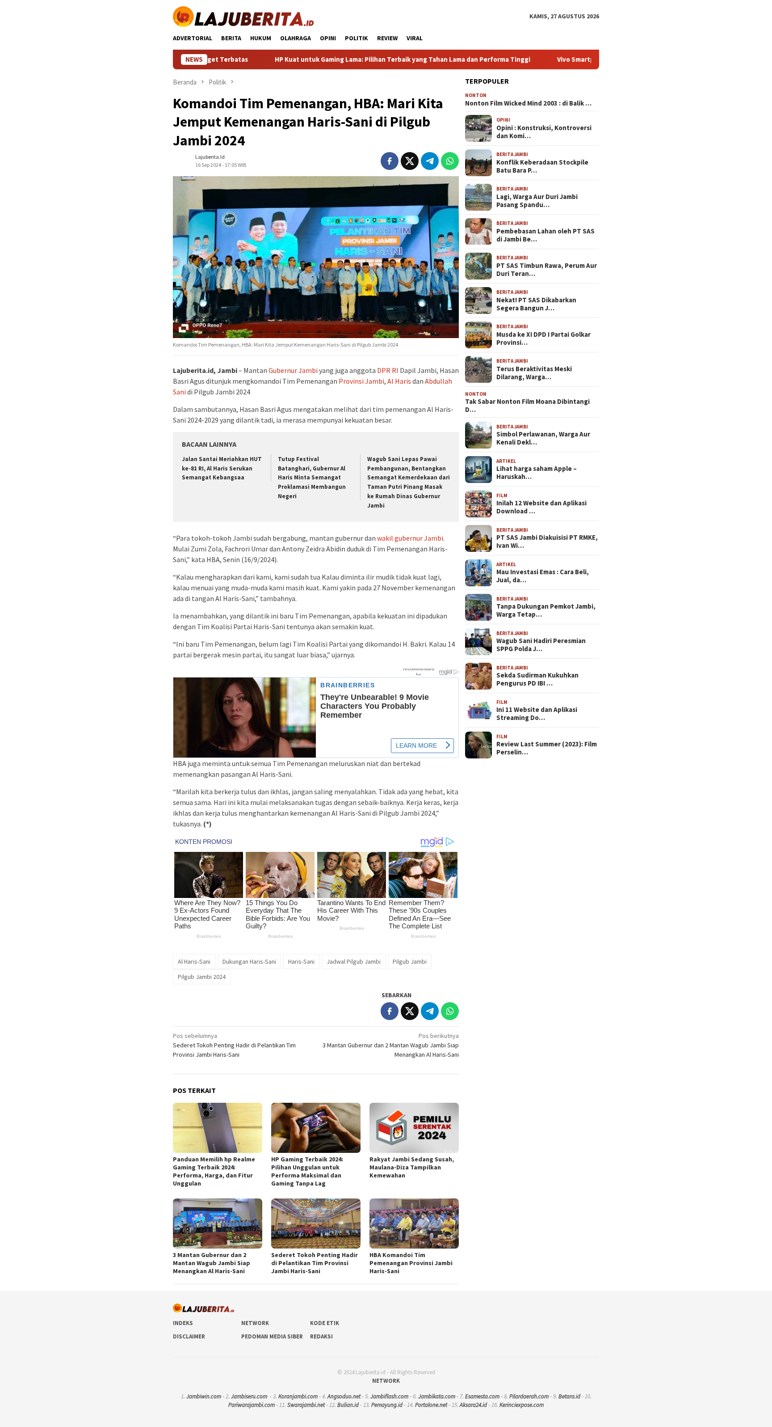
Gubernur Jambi (293, 370)
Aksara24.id (473, 1405)
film (502, 495)
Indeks (183, 1323)
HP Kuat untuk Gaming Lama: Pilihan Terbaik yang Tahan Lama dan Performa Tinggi (330, 59)
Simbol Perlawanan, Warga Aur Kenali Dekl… (543, 439)
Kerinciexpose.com (521, 1405)
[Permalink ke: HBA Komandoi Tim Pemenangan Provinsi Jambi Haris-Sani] (414, 1223)
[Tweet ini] (410, 161)
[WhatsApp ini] (450, 161)
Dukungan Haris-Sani (249, 961)
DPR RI (388, 370)
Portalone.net (431, 1405)
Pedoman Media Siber (272, 1336)
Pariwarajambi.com (251, 1405)
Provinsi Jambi (361, 381)
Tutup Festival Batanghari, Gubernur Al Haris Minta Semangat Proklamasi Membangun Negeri (312, 477)
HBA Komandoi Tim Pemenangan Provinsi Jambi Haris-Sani (411, 1263)
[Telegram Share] (430, 161)
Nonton (476, 96)
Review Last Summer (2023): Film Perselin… (546, 749)
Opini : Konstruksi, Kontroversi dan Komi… (544, 132)
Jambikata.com (436, 1396)
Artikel (506, 461)
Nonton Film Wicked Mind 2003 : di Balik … (528, 103)
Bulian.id (348, 1405)
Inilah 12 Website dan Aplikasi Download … (541, 508)
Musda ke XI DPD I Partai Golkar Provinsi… (543, 338)
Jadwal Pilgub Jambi (354, 961)
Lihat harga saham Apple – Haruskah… (536, 473)
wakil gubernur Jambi (410, 538)
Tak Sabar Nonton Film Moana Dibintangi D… (527, 406)
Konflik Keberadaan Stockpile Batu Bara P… (542, 166)
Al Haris (399, 381)
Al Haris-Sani (194, 961)
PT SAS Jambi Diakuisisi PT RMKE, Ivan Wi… (547, 542)
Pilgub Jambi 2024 (202, 977)
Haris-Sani (301, 961)
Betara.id (569, 1396)
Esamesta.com (482, 1396)
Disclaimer (189, 1336)
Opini (503, 120)
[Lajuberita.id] (243, 16)
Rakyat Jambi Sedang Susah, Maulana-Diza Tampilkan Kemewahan (411, 1167)
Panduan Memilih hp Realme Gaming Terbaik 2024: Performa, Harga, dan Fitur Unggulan (214, 1171)
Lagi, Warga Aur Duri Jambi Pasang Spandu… (537, 201)
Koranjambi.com (298, 1396)
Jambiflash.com (389, 1396)
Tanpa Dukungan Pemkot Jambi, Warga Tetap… (546, 611)
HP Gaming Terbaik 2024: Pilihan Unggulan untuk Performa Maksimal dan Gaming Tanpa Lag (307, 1171)
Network (255, 1323)
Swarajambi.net (306, 1405)
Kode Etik (324, 1323)
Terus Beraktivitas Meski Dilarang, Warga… (534, 373)
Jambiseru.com (249, 1396)
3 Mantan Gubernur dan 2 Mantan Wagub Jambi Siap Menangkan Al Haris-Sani (391, 1045)
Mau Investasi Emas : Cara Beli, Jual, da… (542, 576)
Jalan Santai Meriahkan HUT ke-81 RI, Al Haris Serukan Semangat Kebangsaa (222, 468)
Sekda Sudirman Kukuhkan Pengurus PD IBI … (537, 680)
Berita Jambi (512, 155)
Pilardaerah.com (529, 1396)
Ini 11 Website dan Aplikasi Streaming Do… (536, 714)
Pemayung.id (387, 1405)
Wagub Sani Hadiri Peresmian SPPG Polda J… (541, 645)
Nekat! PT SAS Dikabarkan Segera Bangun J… (536, 304)
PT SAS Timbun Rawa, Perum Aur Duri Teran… (546, 270)
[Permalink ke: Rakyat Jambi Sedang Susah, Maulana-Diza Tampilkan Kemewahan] (414, 1128)
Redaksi (321, 1336)
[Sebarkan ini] (390, 161)
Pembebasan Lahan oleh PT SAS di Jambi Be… (545, 235)
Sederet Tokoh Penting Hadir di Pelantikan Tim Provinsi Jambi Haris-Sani (234, 1045)
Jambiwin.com (203, 1396)
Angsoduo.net (344, 1396)
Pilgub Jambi (410, 961)
